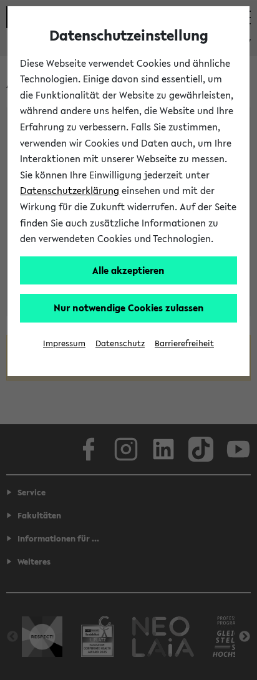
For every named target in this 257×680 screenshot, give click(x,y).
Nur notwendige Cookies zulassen (129, 307)
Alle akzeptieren (128, 270)
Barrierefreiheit (184, 343)
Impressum (64, 343)
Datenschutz (120, 343)
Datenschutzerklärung (69, 190)
